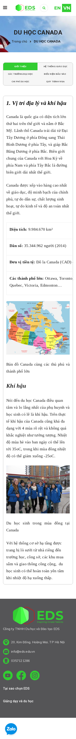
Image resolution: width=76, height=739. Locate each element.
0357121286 (20, 661)
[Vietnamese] (66, 7)
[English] (55, 7)
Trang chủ (20, 41)
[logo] (38, 616)
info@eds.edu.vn (23, 651)
